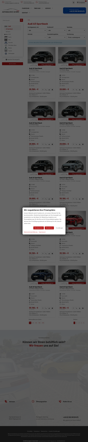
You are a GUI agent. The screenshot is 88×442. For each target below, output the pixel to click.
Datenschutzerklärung (30, 232)
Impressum (42, 232)
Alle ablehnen (49, 228)
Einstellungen (59, 228)
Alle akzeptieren (38, 228)
